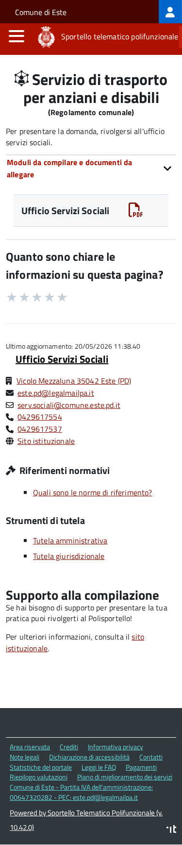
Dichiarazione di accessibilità (89, 757)
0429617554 (39, 416)
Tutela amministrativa (70, 540)
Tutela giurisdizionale (69, 556)
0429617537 (39, 429)
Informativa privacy (115, 747)
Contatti (151, 757)
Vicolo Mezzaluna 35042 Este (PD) (74, 381)
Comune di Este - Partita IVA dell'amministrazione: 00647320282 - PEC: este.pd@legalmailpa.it (81, 792)
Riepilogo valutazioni (38, 777)
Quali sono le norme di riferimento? (92, 492)
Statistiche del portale (41, 767)
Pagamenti (141, 767)
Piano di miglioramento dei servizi (124, 777)
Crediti (69, 747)
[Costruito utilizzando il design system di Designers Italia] (171, 830)
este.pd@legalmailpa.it (55, 393)
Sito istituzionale (46, 441)
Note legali (24, 757)
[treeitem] (170, 11)
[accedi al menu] (16, 36)
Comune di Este (40, 12)
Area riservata (30, 747)
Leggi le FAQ (99, 767)
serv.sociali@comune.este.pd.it (68, 405)
